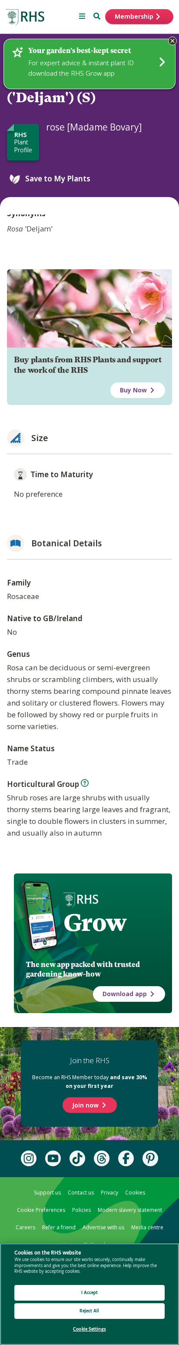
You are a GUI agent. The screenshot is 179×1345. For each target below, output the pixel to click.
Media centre (147, 1227)
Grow (94, 923)
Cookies (135, 1192)
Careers (25, 1227)
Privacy (109, 1192)
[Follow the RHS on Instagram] (28, 1158)
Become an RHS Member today (89, 1082)
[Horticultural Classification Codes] (85, 783)
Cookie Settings (89, 1329)
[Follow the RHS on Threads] (101, 1158)
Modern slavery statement (130, 1210)
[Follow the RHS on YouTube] (53, 1158)
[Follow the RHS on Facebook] (126, 1158)
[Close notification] (172, 41)
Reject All (89, 1311)
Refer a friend (59, 1227)
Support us (47, 1192)
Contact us (81, 1192)
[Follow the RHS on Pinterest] (150, 1158)
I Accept (89, 1292)
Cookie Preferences (41, 1210)
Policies (81, 1210)
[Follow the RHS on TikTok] (77, 1158)
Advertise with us (103, 1227)
